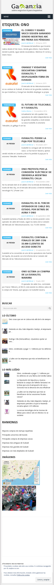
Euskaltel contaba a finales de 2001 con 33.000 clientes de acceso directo (34, 242)
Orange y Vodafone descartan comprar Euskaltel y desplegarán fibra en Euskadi (35, 73)
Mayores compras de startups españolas (17, 431)
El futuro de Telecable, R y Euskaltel (36, 106)
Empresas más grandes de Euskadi (15, 447)
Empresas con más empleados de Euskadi (18, 451)
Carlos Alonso (26, 111)
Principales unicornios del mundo (14, 435)
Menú (6, 17)
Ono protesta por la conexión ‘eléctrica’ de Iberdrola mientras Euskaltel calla (36, 174)
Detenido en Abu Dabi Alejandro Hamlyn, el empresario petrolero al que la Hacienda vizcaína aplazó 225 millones (33, 403)
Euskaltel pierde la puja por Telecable (33, 140)
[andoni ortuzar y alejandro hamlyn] (19, 510)
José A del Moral (27, 43)
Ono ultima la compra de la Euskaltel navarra (35, 274)
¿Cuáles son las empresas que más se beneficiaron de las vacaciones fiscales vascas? (31, 394)
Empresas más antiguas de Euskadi (15, 443)
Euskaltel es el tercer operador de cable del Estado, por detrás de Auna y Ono (35, 208)
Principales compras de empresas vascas (17, 439)
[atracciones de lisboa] (21, 484)
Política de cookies (23, 575)
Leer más (48, 58)
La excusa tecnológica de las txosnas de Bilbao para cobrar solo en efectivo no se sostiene (32, 412)
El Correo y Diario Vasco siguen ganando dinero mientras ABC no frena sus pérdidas (36, 35)
